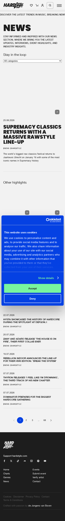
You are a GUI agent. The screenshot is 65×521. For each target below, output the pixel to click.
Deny (32, 298)
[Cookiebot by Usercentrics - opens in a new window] (46, 220)
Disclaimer (18, 496)
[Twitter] (11, 461)
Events (36, 469)
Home (6, 469)
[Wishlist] (31, 5)
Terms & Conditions (13, 500)
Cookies (7, 496)
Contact (36, 481)
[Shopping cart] (37, 5)
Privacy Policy (33, 496)
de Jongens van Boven (39, 505)
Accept (32, 288)
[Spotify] (38, 461)
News (6, 481)
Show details (46, 277)
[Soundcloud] (25, 461)
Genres (7, 477)
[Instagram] (31, 461)
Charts (6, 473)
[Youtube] (45, 461)
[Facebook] (4, 461)
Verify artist (38, 477)
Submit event (39, 473)
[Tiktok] (18, 461)
